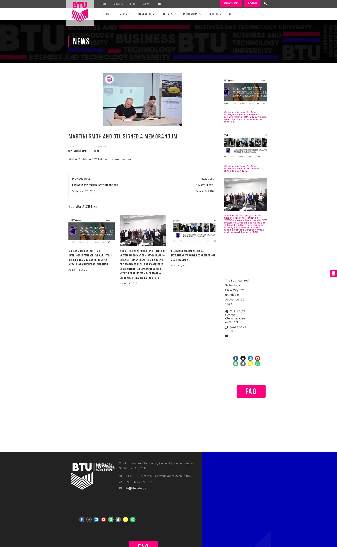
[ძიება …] (265, 4)
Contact (146, 3)
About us (118, 3)
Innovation (190, 14)
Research (144, 14)
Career (213, 14)
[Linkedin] (250, 358)
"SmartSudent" (205, 185)
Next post (207, 179)
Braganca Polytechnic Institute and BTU (95, 185)
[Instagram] (243, 358)
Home (104, 3)
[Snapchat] (250, 363)
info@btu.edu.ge (239, 341)
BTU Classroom (230, 3)
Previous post (81, 179)
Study (105, 14)
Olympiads (252, 3)
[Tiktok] (243, 363)
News (132, 3)
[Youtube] (257, 358)
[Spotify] (236, 363)
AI (230, 14)
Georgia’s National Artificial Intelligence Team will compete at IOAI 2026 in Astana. (193, 255)
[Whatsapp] (257, 363)
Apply (123, 14)
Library (167, 14)
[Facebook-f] (236, 358)
